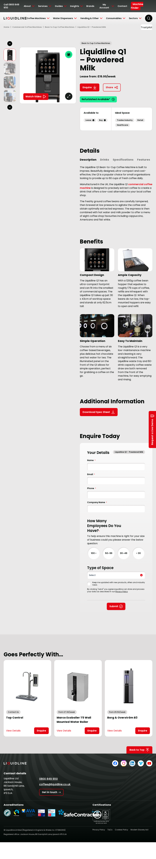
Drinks (104, 160)
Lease (88, 120)
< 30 (138, 553)
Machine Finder (137, 6)
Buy (101, 120)
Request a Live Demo (152, 432)
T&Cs (109, 829)
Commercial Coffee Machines (27, 27)
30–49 (123, 553)
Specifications (123, 160)
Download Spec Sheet (96, 412)
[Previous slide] (9, 43)
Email (91, 474)
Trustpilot (146, 27)
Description (88, 160)
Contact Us (13, 712)
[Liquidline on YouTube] (149, 763)
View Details (13, 730)
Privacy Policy (121, 591)
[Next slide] (9, 107)
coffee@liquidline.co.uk (55, 784)
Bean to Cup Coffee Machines (59, 27)
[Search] (148, 18)
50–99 (108, 553)
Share (109, 87)
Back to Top (136, 750)
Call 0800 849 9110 (11, 6)
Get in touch (49, 792)
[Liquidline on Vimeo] (141, 763)
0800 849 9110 (48, 779)
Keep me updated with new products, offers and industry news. (118, 583)
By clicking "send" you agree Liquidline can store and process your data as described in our (115, 590)
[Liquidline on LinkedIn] (132, 763)
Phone (91, 488)
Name (91, 460)
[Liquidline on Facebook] (115, 763)
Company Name (97, 502)
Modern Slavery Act (139, 829)
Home (6, 27)
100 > (93, 553)
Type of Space (100, 567)
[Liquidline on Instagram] (124, 763)
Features (143, 160)
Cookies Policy (121, 829)
